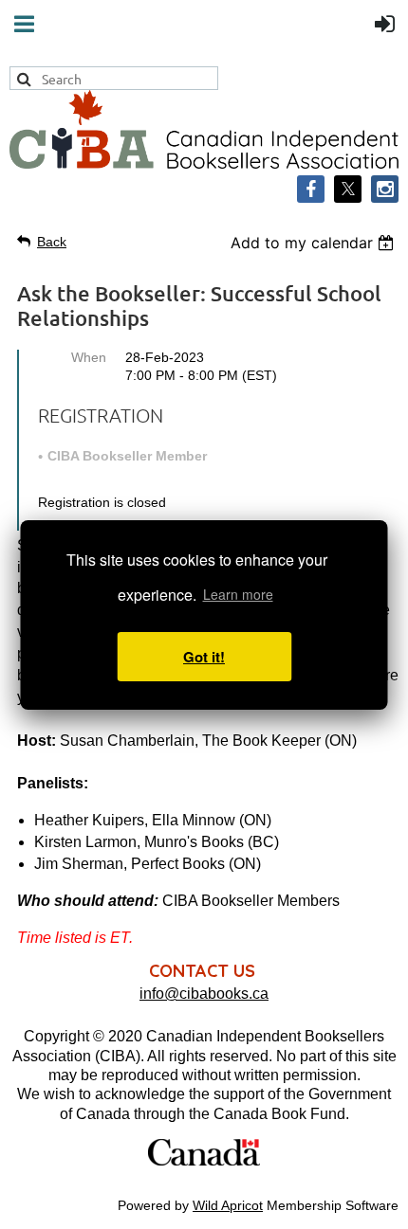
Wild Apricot (228, 1205)
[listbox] (315, 242)
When (88, 357)
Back (51, 241)
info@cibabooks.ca (204, 993)
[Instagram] (385, 189)
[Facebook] (311, 189)
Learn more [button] (238, 594)
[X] (348, 189)
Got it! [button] (204, 656)
